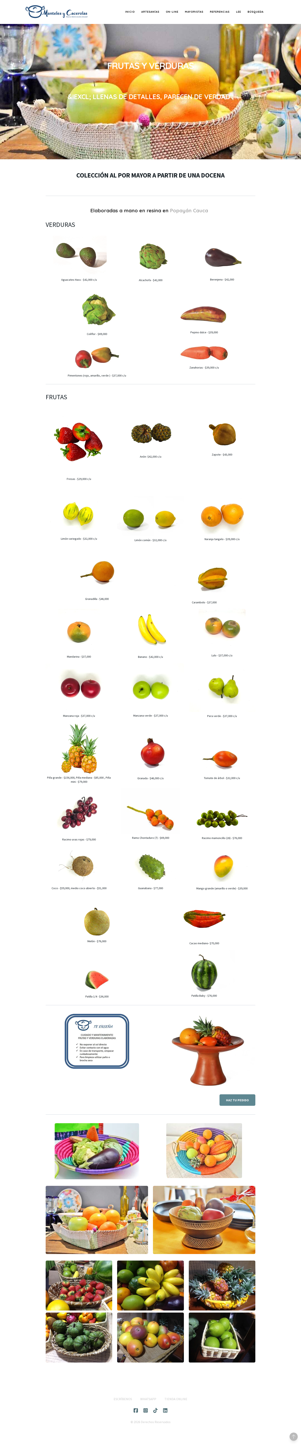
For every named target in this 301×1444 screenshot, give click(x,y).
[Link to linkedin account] (165, 1410)
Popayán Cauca (189, 210)
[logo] (56, 12)
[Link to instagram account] (145, 1410)
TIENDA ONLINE (175, 1399)
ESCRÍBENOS (123, 1399)
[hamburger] (93, 9)
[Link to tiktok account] (155, 1410)
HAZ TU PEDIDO (237, 1100)
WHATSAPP (148, 1399)
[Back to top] (294, 1437)
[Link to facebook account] (135, 1410)
